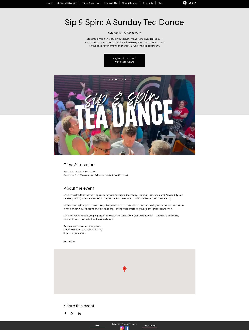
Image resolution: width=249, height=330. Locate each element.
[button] (90, 2)
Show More (70, 241)
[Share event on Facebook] (65, 313)
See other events (124, 62)
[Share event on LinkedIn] (79, 313)
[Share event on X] (72, 313)
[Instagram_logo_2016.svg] (122, 328)
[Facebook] (127, 328)
